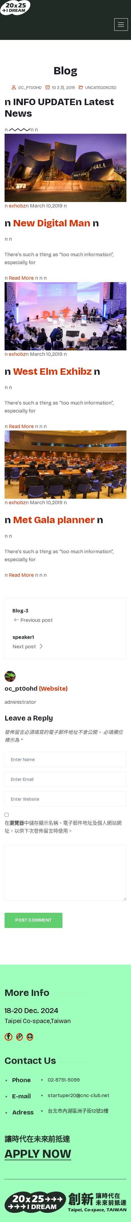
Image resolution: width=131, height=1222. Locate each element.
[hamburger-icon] (121, 24)
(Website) (53, 688)
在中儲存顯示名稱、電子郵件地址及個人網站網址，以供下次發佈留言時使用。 (63, 827)
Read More (22, 278)
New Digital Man (53, 223)
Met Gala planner (55, 520)
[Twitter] (30, 1037)
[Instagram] (19, 1037)
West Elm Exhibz (53, 371)
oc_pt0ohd (30, 87)
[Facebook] (8, 1037)
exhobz (17, 206)
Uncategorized (100, 87)
